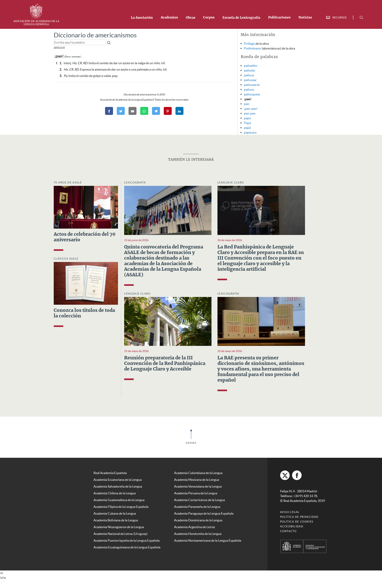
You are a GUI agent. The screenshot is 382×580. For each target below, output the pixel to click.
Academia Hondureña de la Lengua (197, 533)
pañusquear (252, 94)
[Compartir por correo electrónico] (132, 111)
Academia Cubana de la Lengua (115, 513)
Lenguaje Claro (230, 182)
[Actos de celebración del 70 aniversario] (86, 207)
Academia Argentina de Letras (194, 527)
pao (246, 104)
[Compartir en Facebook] (109, 111)
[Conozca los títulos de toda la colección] (86, 283)
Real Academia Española (110, 473)
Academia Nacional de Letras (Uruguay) (120, 533)
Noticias (305, 17)
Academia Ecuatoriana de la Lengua (118, 479)
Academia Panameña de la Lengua (197, 506)
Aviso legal (289, 512)
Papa (247, 123)
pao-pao (249, 113)
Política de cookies (296, 521)
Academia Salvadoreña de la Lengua (118, 486)
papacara (250, 132)
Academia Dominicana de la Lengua (198, 520)
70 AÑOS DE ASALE (68, 182)
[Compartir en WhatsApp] (144, 111)
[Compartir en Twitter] (121, 111)
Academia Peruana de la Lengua (195, 493)
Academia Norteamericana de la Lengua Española (207, 540)
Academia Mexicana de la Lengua (196, 479)
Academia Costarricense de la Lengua (199, 500)
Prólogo (249, 43)
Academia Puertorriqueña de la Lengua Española (127, 540)
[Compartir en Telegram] (156, 111)
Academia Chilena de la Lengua (115, 493)
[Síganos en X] (285, 475)
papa (247, 118)
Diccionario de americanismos (95, 35)
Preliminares (252, 48)
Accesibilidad (291, 526)
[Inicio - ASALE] (36, 14)
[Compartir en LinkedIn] (179, 111)
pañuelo (249, 70)
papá (247, 127)
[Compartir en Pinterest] (168, 111)
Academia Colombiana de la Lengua (198, 473)
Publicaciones (279, 17)
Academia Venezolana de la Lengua (198, 486)
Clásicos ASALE (66, 258)
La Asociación (142, 17)
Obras (190, 17)
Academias (169, 17)
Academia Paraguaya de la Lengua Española (203, 513)
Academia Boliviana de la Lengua (116, 520)
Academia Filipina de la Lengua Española (121, 506)
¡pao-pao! (250, 108)
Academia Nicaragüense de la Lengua (119, 527)
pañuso (249, 89)
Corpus (208, 17)
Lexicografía (135, 182)
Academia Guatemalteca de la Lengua (119, 500)
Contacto (288, 531)
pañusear (250, 80)
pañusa (249, 75)
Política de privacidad (299, 516)
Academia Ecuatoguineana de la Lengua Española (127, 547)
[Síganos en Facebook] (297, 475)
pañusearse (252, 84)
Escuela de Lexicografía (241, 17)
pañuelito (250, 65)
